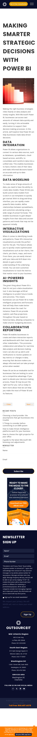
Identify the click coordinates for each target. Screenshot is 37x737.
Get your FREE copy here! (23, 734)
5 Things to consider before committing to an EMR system (15, 424)
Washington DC (18, 677)
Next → (30, 404)
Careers (21, 703)
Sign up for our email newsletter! (16, 597)
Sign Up (27, 614)
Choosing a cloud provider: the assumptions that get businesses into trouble (18, 417)
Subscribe (18, 471)
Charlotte (18, 680)
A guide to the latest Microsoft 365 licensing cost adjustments (17, 441)
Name (5, 450)
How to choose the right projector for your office (18, 435)
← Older (7, 404)
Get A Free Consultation (18, 4)
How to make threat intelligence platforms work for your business (16, 430)
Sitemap (15, 703)
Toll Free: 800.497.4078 (20, 705)
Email (5, 459)
